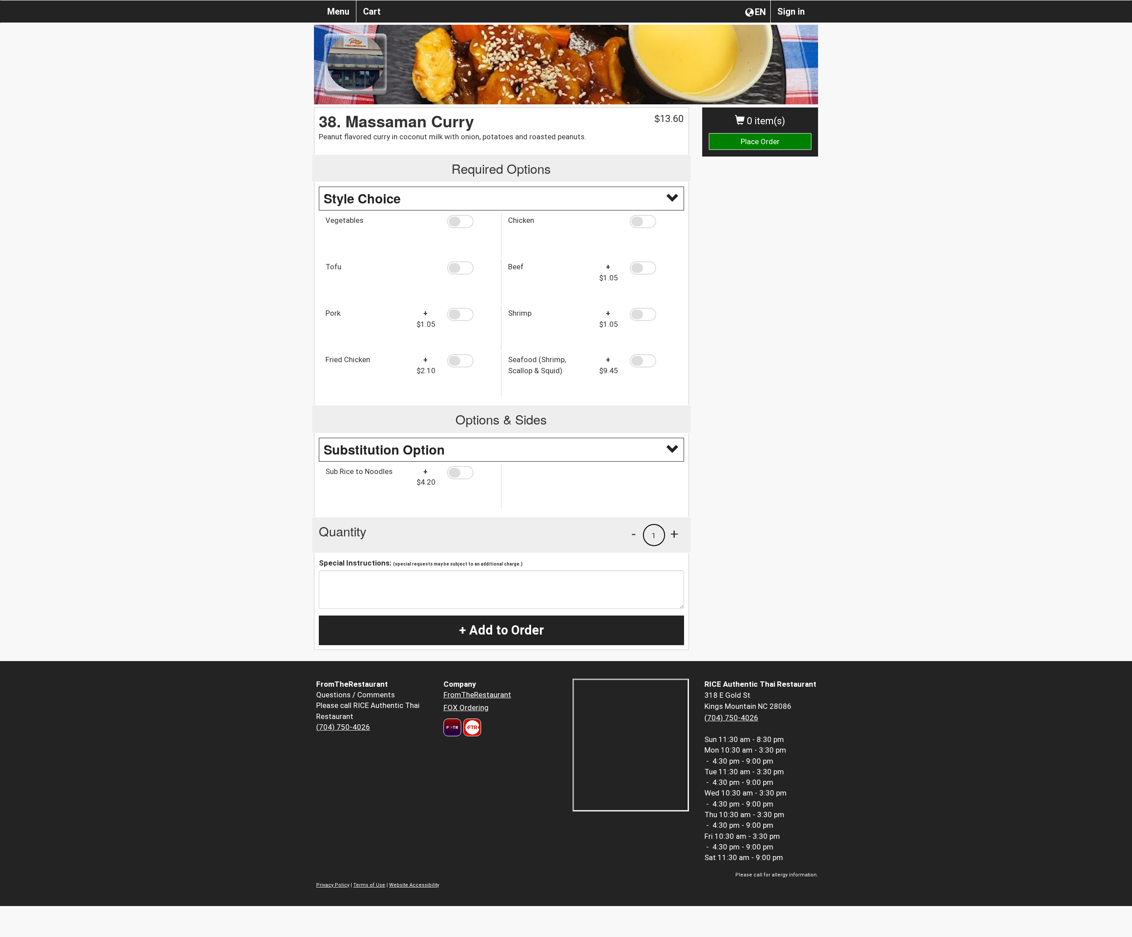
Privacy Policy (332, 885)
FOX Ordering (466, 707)
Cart (372, 11)
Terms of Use (369, 885)
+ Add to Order (501, 630)
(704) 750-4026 (343, 727)
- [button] (633, 533)
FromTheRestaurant (477, 694)
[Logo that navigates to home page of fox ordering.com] (471, 727)
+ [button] (674, 533)
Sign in (791, 11)
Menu (338, 11)
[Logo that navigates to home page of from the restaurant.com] (452, 727)
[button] (470, 221)
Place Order (760, 141)
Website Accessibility (414, 885)
